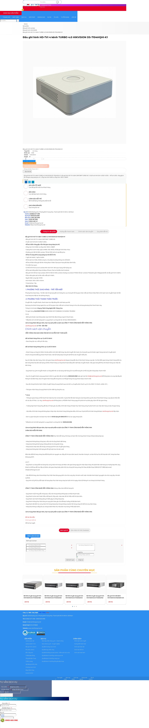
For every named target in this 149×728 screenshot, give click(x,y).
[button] (24, 10)
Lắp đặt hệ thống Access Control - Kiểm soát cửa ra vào (56, 652)
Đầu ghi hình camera (30, 647)
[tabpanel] (74, 307)
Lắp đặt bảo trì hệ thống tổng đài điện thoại (53, 661)
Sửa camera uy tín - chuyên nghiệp (51, 644)
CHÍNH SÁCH (77, 639)
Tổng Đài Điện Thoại (30, 658)
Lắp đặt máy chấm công (48, 650)
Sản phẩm (28, 639)
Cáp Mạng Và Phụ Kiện (31, 664)
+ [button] (43, 159)
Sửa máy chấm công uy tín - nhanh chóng (52, 641)
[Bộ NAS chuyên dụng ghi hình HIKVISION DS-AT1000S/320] (53, 584)
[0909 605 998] (2, 720)
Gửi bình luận (70, 560)
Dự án (49, 17)
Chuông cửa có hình (30, 667)
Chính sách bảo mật (79, 647)
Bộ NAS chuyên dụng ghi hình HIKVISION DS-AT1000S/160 (95, 597)
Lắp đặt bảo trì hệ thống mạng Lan (50, 658)
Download (41, 17)
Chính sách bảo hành (79, 652)
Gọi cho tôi (28, 171)
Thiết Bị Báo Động (30, 655)
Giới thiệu (16, 17)
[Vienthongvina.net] (31, 6)
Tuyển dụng (65, 17)
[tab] (48, 231)
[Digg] (33, 182)
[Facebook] (26, 182)
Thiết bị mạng (29, 661)
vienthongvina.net (30, 326)
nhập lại (80, 560)
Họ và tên (5, 687)
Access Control (29, 673)
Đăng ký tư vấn (7, 695)
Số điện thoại (6, 689)
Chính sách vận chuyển (80, 641)
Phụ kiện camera (29, 650)
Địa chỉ (2, 692)
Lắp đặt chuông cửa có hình (49, 647)
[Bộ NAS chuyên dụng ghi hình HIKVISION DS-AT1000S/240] (74, 584)
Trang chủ (6, 17)
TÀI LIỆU (56, 17)
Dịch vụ (23, 17)
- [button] (24, 159)
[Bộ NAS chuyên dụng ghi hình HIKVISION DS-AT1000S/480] (32, 584)
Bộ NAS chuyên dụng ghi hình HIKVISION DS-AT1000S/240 (74, 597)
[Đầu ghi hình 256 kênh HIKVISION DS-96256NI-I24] (116, 584)
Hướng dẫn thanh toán (80, 644)
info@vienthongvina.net (95, 376)
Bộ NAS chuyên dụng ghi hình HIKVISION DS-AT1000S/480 (32, 597)
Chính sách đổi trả (30, 520)
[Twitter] (29, 182)
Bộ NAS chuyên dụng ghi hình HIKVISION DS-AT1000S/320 (53, 597)
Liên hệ (73, 17)
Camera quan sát (29, 641)
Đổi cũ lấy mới (29, 652)
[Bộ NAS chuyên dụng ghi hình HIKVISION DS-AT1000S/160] (95, 584)
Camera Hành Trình (30, 644)
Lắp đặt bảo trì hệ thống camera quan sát (52, 655)
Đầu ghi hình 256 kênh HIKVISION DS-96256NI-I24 (115, 597)
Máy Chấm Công (29, 670)
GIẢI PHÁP (32, 17)
